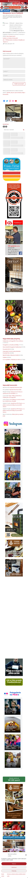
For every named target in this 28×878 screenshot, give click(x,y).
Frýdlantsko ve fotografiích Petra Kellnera (13, 341)
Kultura (4, 17)
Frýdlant (5, 357)
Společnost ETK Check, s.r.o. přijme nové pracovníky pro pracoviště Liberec (14, 405)
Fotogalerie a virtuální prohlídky (10, 345)
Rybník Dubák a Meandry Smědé (11, 355)
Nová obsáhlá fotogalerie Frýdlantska (12, 347)
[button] (26, 855)
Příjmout (14, 863)
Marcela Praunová (10, 15)
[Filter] (4, 126)
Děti (14, 16)
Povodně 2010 (6, 349)
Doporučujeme (18, 16)
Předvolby (14, 871)
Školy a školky (9, 17)
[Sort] (6, 126)
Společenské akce (16, 17)
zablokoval (14, 779)
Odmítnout (14, 867)
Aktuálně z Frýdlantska (8, 16)
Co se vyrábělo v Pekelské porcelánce (12, 359)
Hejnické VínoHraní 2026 (16, 387)
